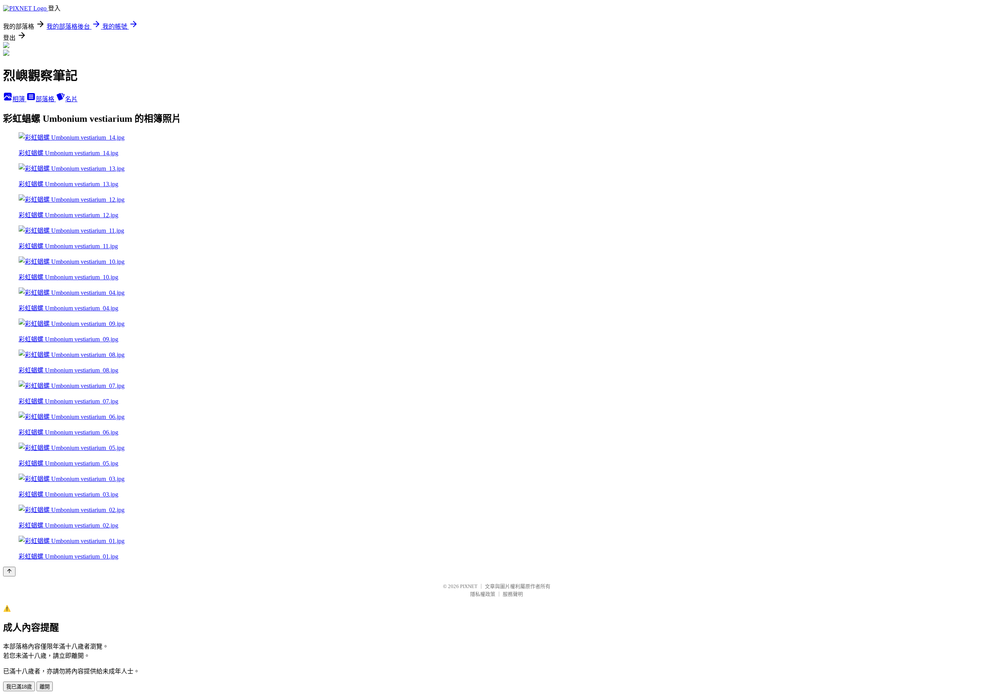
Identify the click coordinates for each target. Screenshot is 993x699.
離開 (45, 687)
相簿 (19, 99)
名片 (71, 99)
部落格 (46, 99)
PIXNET (468, 586)
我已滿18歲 (19, 687)
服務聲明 (513, 594)
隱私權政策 (482, 594)
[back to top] (9, 571)
